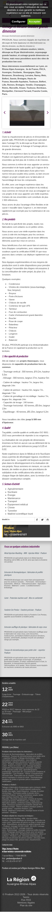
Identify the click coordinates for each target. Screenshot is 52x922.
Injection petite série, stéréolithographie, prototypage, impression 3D (19, 771)
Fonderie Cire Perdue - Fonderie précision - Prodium (22, 610)
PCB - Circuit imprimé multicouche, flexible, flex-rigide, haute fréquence (21, 790)
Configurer (18, 21)
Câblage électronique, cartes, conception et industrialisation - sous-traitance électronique (21, 760)
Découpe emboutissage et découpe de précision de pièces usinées (22, 837)
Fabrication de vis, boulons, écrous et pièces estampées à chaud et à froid (22, 776)
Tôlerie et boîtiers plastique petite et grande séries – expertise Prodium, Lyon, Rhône (22, 809)
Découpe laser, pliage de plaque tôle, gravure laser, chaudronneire (23, 839)
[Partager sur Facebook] (37, 519)
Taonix (26, 897)
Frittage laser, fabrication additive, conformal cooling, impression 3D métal (22, 803)
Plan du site (26, 905)
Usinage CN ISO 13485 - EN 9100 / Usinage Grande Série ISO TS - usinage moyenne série (23, 828)
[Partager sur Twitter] (42, 519)
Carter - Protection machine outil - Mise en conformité (23, 598)
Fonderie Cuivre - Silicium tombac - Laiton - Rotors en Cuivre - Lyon (22, 765)
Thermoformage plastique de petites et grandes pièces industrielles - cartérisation (22, 779)
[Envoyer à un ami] (47, 519)
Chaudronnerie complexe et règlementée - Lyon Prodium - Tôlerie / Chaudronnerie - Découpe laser (23, 774)
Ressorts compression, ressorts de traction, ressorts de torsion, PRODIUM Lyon (22, 800)
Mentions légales (26, 902)
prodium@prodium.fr (14, 858)
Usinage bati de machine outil (14, 740)
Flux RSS (26, 900)
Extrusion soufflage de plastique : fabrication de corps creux (25, 627)
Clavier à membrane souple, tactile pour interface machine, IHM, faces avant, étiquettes (22, 797)
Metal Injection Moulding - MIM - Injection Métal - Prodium (25, 553)
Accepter (34, 21)
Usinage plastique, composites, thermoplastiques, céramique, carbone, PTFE (21, 768)
